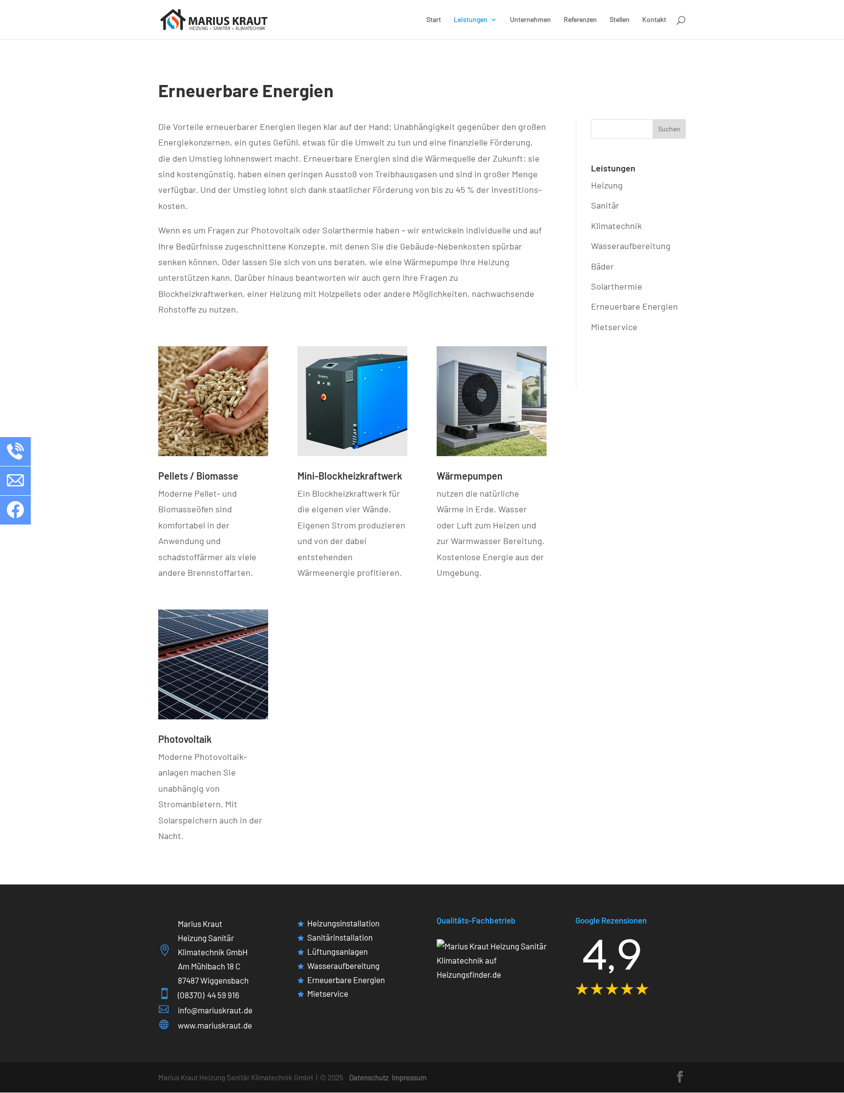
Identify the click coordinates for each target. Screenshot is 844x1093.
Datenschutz (369, 1077)
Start (433, 19)
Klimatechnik (616, 225)
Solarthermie (616, 286)
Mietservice (614, 326)
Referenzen (580, 19)
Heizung (607, 185)
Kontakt (654, 19)
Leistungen (470, 19)
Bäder (602, 266)
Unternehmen (530, 19)
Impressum (409, 1077)
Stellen (620, 19)
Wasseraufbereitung (631, 245)
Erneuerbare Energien (634, 306)
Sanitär (605, 205)
